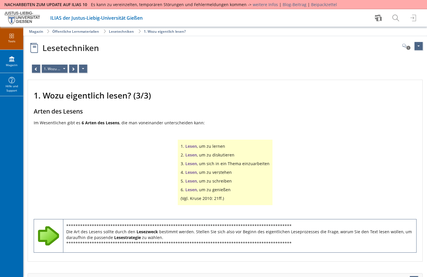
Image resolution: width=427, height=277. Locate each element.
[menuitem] (379, 18)
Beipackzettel (324, 4)
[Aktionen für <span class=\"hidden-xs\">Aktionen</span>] (419, 46)
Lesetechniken (121, 31)
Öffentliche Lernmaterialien (75, 31)
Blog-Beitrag (294, 4)
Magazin (36, 31)
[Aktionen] (83, 69)
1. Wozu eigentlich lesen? (165, 31)
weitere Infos (265, 4)
